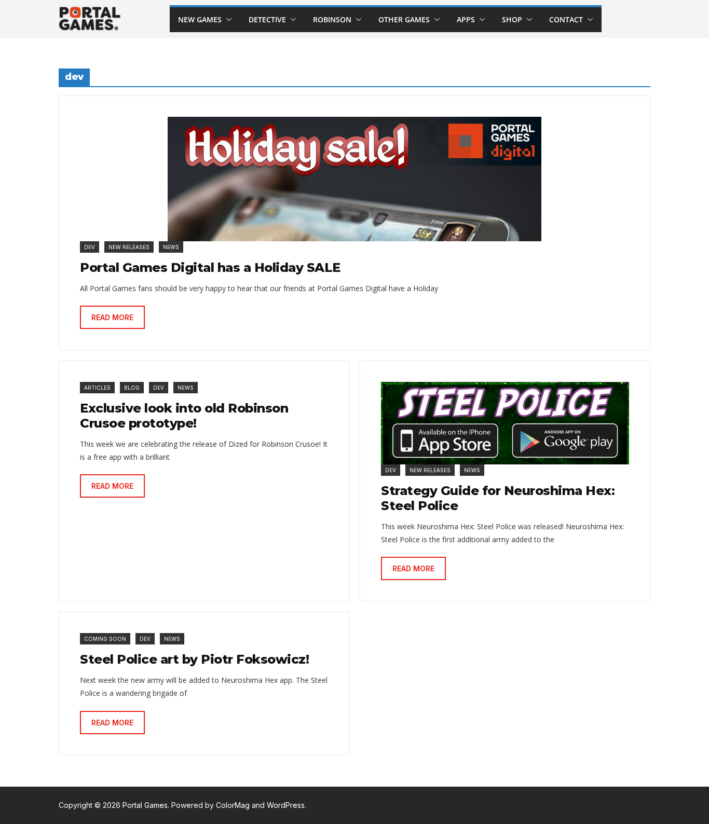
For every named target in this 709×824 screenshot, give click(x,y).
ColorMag (233, 805)
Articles (97, 387)
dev (89, 247)
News (171, 247)
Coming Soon (105, 639)
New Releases (128, 247)
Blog (132, 387)
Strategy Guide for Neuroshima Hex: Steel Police (498, 498)
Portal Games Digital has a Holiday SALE (210, 267)
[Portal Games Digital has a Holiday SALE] (354, 179)
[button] (227, 19)
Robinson (332, 19)
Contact (566, 19)
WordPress (286, 805)
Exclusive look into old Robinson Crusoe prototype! (184, 416)
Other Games (404, 19)
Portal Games (145, 805)
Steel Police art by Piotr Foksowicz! (194, 659)
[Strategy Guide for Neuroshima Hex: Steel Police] (505, 423)
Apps (466, 19)
